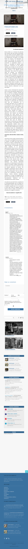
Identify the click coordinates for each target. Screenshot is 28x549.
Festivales (6, 488)
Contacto (6, 498)
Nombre (6, 295)
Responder (19, 251)
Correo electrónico (13, 296)
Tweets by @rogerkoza (8, 433)
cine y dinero (18, 196)
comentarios (14, 30)
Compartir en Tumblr (13, 33)
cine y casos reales (11, 196)
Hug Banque (7, 387)
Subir (26, 471)
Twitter (21, 318)
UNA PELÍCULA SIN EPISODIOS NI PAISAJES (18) (12, 388)
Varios (5, 495)
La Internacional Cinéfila (10, 497)
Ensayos (6, 490)
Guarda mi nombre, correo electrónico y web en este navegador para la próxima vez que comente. (13, 302)
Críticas (12, 29)
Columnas (6, 494)
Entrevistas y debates (9, 491)
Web (19, 295)
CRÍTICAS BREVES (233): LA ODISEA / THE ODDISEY (13, 396)
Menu (14, 10)
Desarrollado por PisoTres (14, 546)
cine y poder (7, 198)
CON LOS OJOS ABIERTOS (14, 1)
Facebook (19, 318)
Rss (23, 318)
